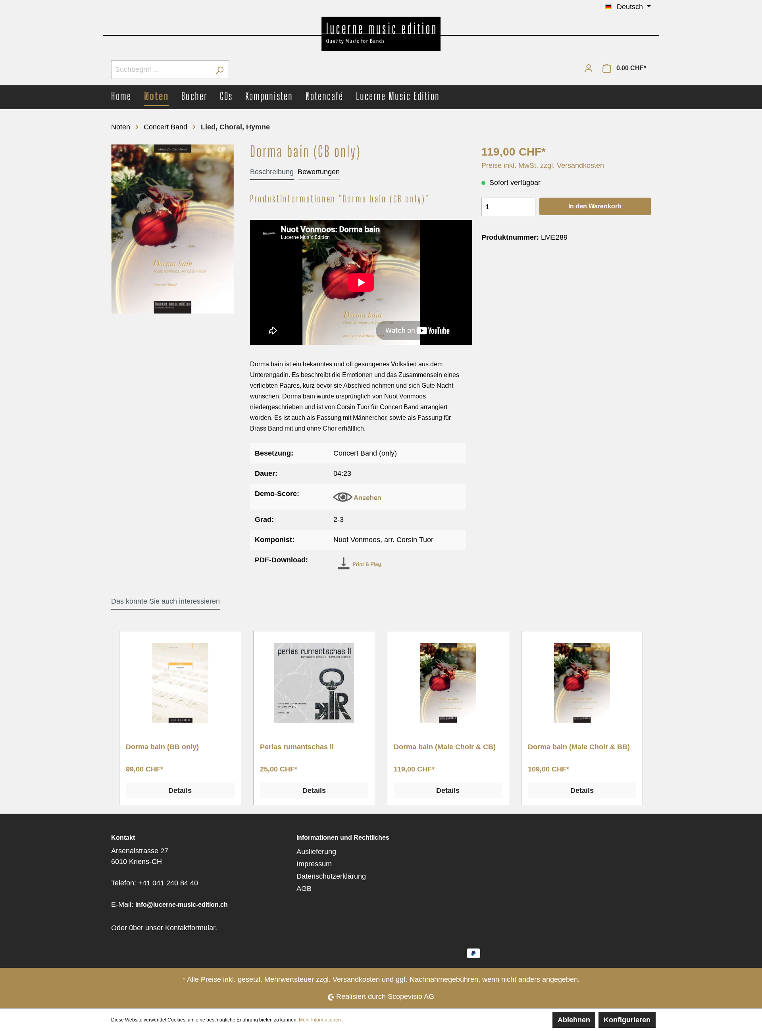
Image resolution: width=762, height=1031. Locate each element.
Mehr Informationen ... (322, 1020)
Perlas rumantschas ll (297, 747)
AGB (304, 889)
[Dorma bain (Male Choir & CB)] (448, 683)
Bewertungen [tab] (319, 172)
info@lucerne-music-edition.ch (181, 904)
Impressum (314, 864)
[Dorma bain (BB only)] (180, 683)
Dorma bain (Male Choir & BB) (579, 747)
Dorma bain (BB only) (162, 747)
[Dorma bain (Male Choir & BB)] (582, 683)
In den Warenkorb (595, 206)
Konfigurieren (627, 1020)
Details (180, 790)
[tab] (272, 171)
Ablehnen (574, 1020)
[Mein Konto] (588, 67)
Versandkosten (356, 979)
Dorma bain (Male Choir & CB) (445, 747)
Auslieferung (316, 852)
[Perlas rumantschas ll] (314, 683)
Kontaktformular (190, 928)
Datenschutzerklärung (331, 876)
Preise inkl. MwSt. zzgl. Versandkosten (542, 165)
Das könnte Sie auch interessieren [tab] (165, 601)
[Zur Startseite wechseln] (381, 34)
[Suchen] (219, 69)
